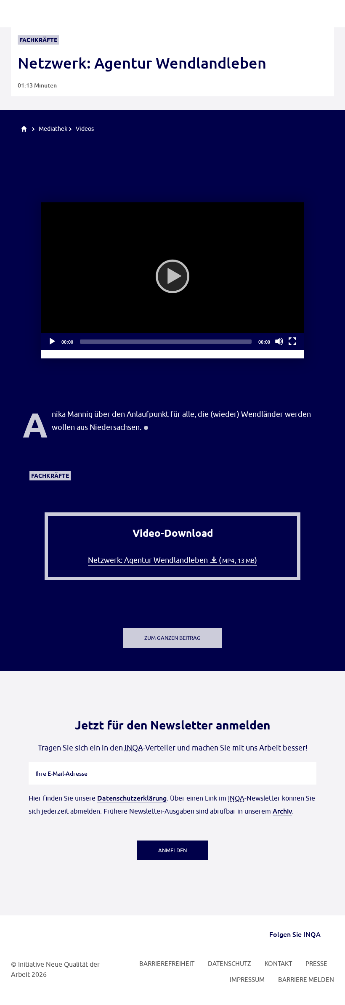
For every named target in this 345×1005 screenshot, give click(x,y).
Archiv (282, 810)
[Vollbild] (292, 341)
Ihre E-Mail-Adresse (61, 762)
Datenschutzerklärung (132, 797)
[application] (172, 276)
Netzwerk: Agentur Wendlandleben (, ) (172, 560)
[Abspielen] (172, 276)
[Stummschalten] (279, 341)
